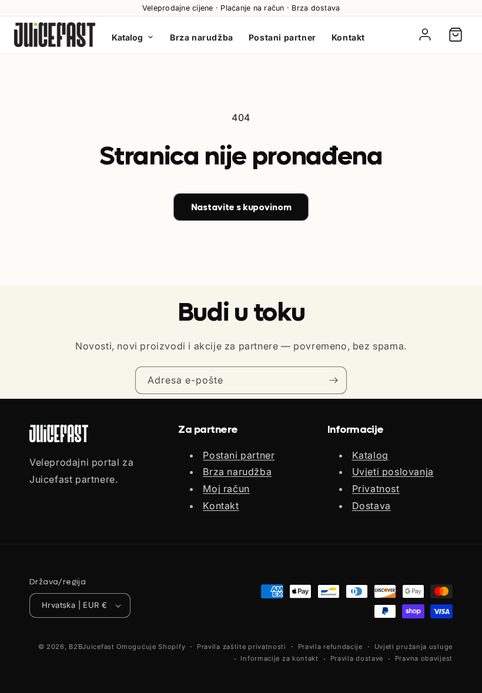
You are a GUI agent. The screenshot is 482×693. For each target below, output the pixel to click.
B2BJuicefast (91, 646)
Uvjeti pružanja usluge (413, 646)
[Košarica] (455, 34)
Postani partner (282, 37)
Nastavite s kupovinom (241, 207)
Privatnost (376, 488)
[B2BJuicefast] (54, 34)
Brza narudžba (201, 37)
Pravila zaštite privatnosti (241, 646)
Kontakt (348, 37)
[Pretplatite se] (333, 380)
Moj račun (226, 488)
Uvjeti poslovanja (393, 471)
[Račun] (425, 34)
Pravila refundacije (330, 646)
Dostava (371, 506)
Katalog (127, 37)
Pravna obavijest (424, 658)
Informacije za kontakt (279, 658)
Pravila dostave (357, 658)
